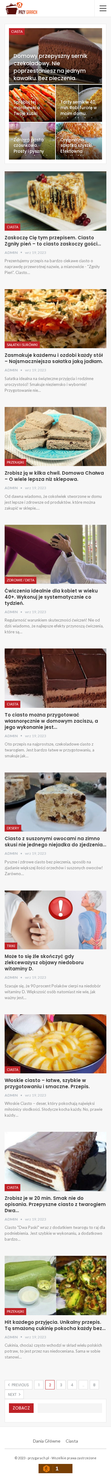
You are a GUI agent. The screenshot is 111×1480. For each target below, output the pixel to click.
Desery (13, 828)
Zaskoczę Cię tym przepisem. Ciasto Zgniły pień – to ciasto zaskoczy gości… (53, 240)
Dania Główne (46, 1441)
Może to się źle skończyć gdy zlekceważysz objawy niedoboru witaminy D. (44, 962)
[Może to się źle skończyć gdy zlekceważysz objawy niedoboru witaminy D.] (55, 919)
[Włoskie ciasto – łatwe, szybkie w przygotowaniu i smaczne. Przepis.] (55, 1043)
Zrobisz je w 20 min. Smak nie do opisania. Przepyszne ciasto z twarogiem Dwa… (55, 1204)
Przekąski (15, 462)
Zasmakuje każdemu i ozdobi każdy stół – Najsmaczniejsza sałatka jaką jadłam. (54, 358)
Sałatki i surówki (22, 345)
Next (13, 1394)
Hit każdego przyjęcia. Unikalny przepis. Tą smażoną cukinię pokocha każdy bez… (55, 1325)
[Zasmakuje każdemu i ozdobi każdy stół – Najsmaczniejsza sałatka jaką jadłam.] (55, 318)
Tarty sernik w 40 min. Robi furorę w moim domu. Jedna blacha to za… (78, 113)
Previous (20, 1385)
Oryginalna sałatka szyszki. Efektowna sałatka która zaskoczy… (76, 151)
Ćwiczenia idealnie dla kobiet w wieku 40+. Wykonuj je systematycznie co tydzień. (51, 597)
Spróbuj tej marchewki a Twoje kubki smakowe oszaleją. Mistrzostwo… (28, 116)
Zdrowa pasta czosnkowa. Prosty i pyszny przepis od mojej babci (30, 151)
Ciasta (17, 31)
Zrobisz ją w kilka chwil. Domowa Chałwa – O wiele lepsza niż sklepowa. (54, 476)
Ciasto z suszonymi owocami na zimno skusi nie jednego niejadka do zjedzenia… (55, 841)
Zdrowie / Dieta (20, 580)
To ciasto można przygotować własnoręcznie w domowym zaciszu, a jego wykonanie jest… (51, 721)
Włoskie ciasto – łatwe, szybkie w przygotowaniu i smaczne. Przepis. (47, 1083)
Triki (11, 946)
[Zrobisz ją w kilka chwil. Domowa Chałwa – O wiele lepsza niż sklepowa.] (55, 436)
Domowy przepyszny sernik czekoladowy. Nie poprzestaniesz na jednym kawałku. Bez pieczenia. (50, 67)
